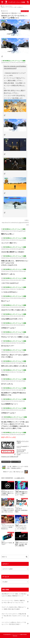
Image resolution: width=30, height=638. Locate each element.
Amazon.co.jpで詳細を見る (9, 456)
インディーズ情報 (16, 461)
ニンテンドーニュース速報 (16, 634)
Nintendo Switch (6, 461)
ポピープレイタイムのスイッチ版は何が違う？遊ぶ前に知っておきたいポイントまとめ (14, 615)
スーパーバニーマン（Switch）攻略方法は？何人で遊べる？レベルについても (13, 601)
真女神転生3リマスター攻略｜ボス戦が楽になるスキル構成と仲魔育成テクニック (14, 594)
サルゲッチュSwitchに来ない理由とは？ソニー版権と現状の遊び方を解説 (14, 608)
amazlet (24, 446)
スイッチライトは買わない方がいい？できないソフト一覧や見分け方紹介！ (14, 623)
